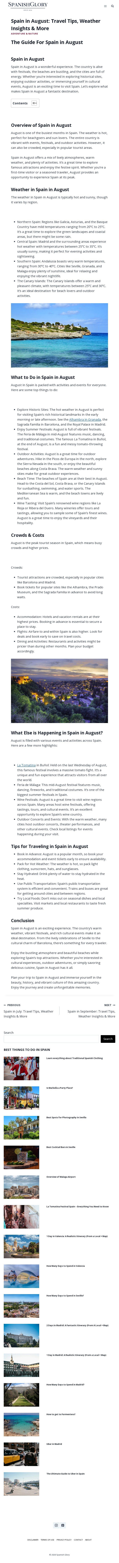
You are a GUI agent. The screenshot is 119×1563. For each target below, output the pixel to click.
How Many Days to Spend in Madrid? (65, 1384)
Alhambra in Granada (85, 419)
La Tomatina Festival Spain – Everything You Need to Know (77, 1206)
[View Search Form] (112, 6)
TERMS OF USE (47, 1539)
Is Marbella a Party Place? (59, 1088)
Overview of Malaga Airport (61, 1176)
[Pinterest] (63, 1525)
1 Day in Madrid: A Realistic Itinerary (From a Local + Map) (76, 1355)
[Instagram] (56, 1525)
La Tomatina (26, 765)
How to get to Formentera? (60, 1414)
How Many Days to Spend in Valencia (65, 1266)
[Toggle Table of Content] (32, 103)
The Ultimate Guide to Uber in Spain (65, 1473)
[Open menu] (105, 6)
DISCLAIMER (32, 1539)
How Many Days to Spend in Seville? (65, 1295)
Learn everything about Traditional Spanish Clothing (74, 1058)
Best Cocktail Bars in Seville (60, 1147)
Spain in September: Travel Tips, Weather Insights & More (91, 1010)
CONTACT (78, 1539)
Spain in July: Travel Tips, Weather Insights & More (28, 1010)
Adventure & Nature (24, 33)
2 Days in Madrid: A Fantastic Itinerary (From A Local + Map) (77, 1325)
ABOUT (88, 1539)
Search (9, 1033)
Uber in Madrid (54, 1444)
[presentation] (21, 1068)
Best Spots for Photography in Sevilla (66, 1117)
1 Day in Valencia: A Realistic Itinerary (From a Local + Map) (77, 1236)
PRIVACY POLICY (64, 1539)
